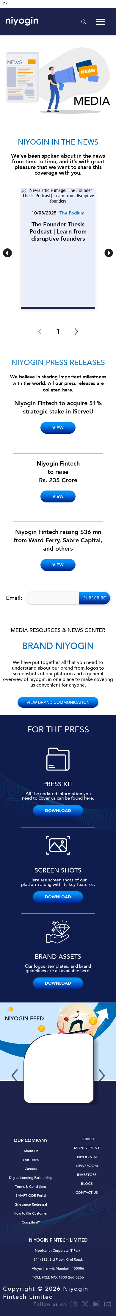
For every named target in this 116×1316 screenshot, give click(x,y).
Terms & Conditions (30, 1186)
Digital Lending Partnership (30, 1177)
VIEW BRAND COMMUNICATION (58, 702)
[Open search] (83, 21)
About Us (30, 1151)
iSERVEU (87, 1139)
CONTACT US (87, 1192)
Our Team (31, 1159)
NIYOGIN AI (87, 1156)
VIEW (58, 428)
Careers (31, 1168)
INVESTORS (87, 1174)
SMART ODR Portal (30, 1195)
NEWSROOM (87, 1165)
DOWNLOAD (58, 811)
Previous (13, 1069)
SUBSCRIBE (94, 598)
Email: (14, 598)
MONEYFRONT (87, 1148)
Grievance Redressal (31, 1204)
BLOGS (87, 1183)
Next (103, 1069)
